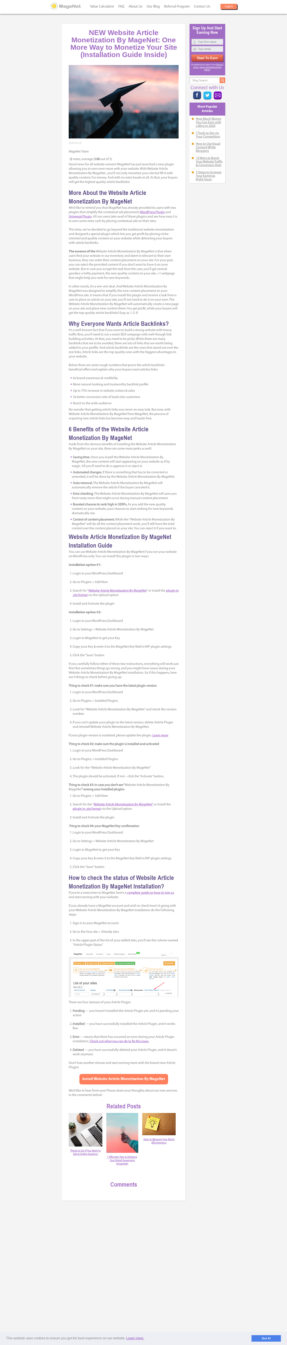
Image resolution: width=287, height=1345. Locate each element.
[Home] (66, 6)
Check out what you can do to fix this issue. (119, 1041)
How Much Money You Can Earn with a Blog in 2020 (208, 122)
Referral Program (177, 6)
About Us (135, 6)
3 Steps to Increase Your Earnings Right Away (208, 176)
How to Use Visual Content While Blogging (208, 147)
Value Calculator (102, 6)
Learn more (160, 735)
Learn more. (135, 1338)
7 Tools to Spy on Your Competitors (208, 135)
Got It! (266, 1338)
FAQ (121, 6)
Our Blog (153, 6)
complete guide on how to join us (150, 893)
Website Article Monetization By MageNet (117, 590)
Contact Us (202, 6)
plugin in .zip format (87, 809)
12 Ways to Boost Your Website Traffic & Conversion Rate (209, 162)
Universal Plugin (80, 216)
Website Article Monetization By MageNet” (123, 804)
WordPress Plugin (152, 212)
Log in (229, 6)
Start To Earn (207, 58)
